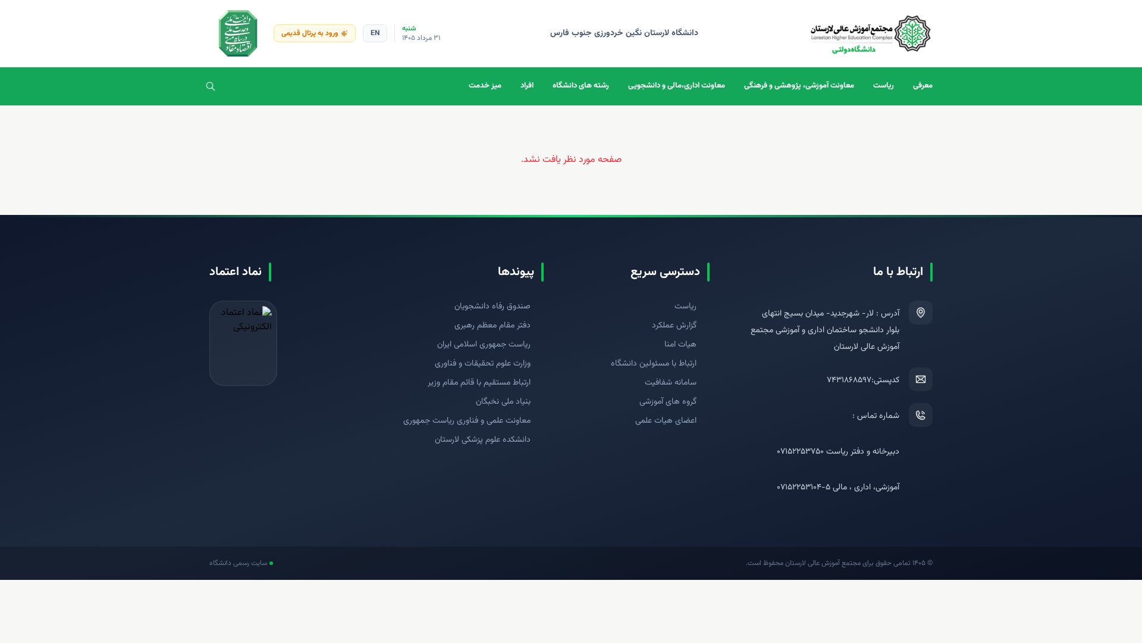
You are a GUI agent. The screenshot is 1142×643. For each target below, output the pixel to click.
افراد (527, 86)
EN (375, 33)
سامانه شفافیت (671, 383)
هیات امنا (680, 345)
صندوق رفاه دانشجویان (492, 307)
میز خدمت (485, 86)
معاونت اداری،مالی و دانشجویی (676, 86)
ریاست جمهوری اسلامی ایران (484, 345)
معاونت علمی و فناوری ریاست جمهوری (467, 421)
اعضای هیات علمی (666, 421)
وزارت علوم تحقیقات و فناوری (483, 364)
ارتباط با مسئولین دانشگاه (654, 364)
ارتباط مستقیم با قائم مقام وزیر (479, 383)
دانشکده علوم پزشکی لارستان (483, 440)
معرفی (923, 86)
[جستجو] (210, 86)
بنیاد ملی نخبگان (503, 402)
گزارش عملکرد (674, 326)
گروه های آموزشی (668, 402)
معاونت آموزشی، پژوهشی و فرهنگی (799, 86)
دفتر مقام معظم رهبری (492, 326)
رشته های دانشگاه (581, 86)
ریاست (883, 86)
